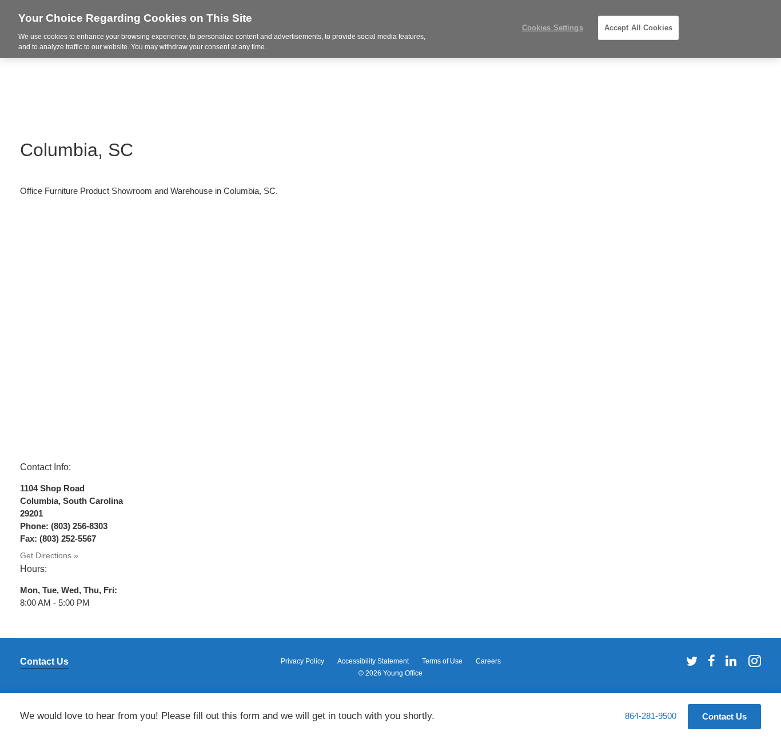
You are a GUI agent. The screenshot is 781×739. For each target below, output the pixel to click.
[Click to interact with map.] (390, 328)
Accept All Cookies (638, 27)
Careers (488, 661)
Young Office (403, 673)
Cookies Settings (552, 27)
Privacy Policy (302, 661)
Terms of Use (442, 661)
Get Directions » (49, 555)
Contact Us (44, 661)
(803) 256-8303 (79, 526)
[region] (390, 29)
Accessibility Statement (373, 661)
